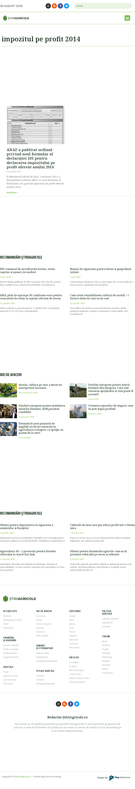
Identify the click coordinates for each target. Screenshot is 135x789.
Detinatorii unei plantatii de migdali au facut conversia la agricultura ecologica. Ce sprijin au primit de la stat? (41, 428)
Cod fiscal (106, 626)
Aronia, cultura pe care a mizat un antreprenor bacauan (40, 386)
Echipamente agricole (45, 684)
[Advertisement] (67, 75)
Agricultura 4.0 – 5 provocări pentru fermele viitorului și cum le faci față (28, 552)
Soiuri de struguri (76, 670)
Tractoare (40, 676)
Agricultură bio (9, 680)
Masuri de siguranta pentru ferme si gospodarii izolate (100, 270)
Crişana (105, 649)
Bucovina (106, 645)
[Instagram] (48, 6)
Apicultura (40, 616)
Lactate (72, 616)
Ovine (71, 628)
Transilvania (107, 673)
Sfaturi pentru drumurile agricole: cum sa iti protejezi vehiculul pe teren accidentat (98, 552)
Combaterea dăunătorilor (46, 661)
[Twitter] (66, 6)
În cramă (73, 666)
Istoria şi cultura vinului (79, 678)
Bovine (72, 624)
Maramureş (107, 657)
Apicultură (73, 640)
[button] (127, 18)
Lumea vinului (75, 674)
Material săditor (43, 653)
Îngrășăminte (42, 657)
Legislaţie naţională (110, 619)
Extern (6, 624)
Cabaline (73, 636)
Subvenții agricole (10, 645)
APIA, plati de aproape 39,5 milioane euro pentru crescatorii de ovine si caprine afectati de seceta (31, 296)
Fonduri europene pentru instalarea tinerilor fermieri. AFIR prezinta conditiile (42, 409)
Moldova (105, 661)
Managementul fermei (12, 620)
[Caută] (128, 6)
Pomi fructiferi (42, 636)
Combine (40, 680)
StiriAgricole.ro (24, 777)
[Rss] (54, 6)
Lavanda (39, 628)
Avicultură (73, 644)
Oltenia (105, 669)
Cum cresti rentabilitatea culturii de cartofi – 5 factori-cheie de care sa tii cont (99, 296)
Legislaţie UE (107, 623)
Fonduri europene (10, 649)
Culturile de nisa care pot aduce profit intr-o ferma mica (102, 526)
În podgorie (74, 662)
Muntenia (106, 665)
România (7, 616)
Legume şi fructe (10, 676)
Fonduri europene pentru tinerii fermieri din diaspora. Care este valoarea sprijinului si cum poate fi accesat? (110, 389)
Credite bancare (9, 653)
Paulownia (40, 632)
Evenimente (8, 628)
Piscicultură (74, 647)
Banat (104, 641)
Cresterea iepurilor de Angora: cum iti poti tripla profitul (110, 407)
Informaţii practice (77, 682)
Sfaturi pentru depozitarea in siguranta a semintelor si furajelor (26, 526)
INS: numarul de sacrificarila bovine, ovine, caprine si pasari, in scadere (27, 270)
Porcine (72, 632)
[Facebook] (60, 6)
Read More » (12, 192)
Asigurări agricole (10, 657)
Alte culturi (8, 684)
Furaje (6, 672)
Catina (39, 620)
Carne (71, 620)
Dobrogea (106, 653)
